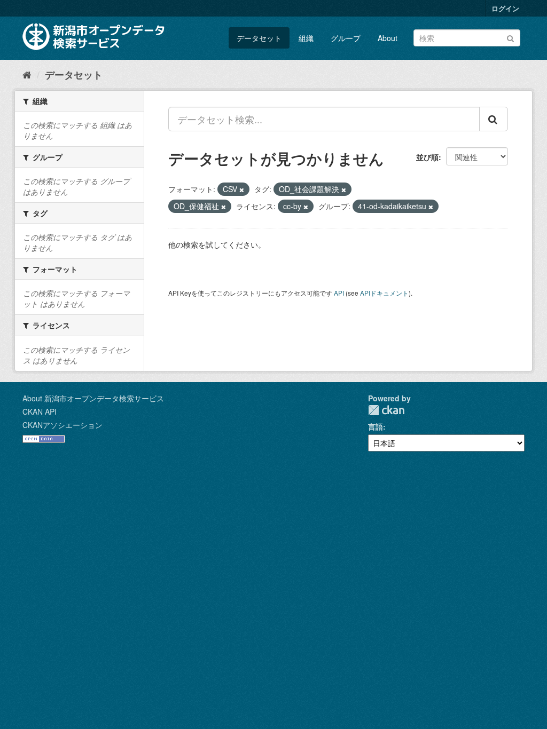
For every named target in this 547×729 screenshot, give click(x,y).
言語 (375, 426)
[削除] (241, 189)
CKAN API (39, 411)
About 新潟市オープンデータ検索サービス (93, 398)
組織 (306, 38)
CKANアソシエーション (62, 424)
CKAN (386, 410)
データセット (259, 38)
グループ (346, 38)
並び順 (427, 157)
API (339, 292)
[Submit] (510, 37)
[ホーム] (27, 74)
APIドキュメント (384, 292)
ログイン (505, 8)
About (387, 38)
